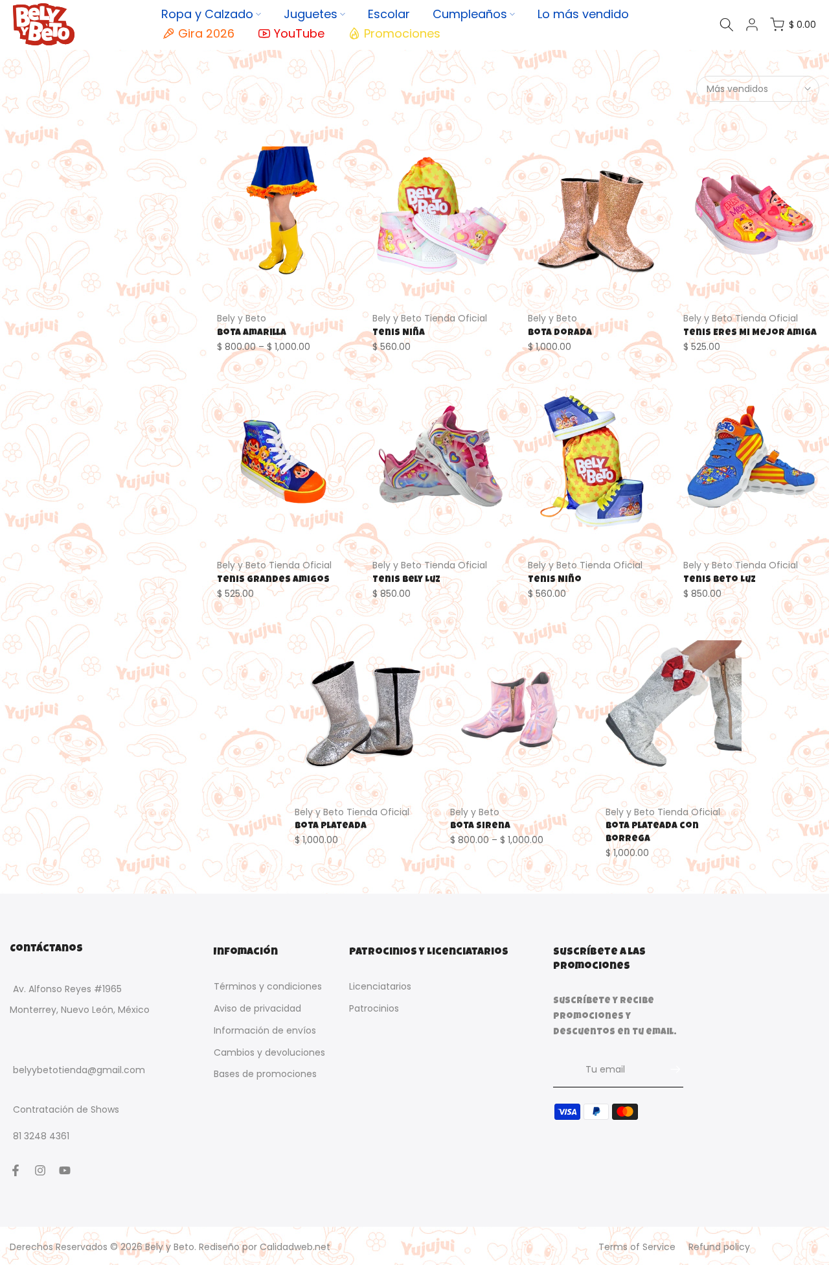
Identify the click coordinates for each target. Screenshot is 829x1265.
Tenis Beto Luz (719, 580)
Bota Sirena (480, 826)
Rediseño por (264, 1246)
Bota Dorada (560, 333)
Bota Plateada (331, 826)
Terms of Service (637, 1246)
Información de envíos (265, 1030)
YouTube (299, 33)
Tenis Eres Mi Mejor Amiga (750, 333)
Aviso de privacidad (257, 1008)
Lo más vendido (583, 14)
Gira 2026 (206, 33)
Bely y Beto (241, 318)
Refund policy (719, 1246)
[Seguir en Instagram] (40, 1170)
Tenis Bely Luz (406, 580)
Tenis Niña (398, 333)
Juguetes (310, 14)
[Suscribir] (669, 1069)
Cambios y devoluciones (269, 1052)
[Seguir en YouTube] (65, 1170)
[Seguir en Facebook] (15, 1170)
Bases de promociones (265, 1073)
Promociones (402, 33)
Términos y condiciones (268, 986)
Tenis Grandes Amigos (273, 580)
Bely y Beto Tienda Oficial (429, 318)
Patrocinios (374, 1008)
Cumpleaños (470, 14)
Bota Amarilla (251, 333)
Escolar (389, 14)
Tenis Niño (555, 580)
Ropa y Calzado (207, 14)
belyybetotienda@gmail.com (79, 1069)
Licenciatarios (380, 986)
